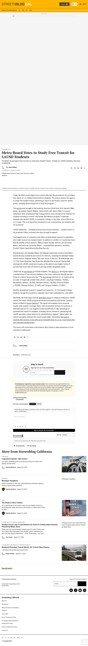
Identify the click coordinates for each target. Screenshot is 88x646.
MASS (18, 637)
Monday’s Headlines (10, 481)
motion (19, 208)
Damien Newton (11, 467)
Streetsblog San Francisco (11, 544)
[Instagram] (84, 590)
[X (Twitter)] (75, 590)
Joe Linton (12, 167)
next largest (47, 277)
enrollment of (29, 272)
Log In (63, 4)
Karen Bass (21, 522)
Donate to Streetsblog (9, 10)
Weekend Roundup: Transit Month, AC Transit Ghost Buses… (26, 547)
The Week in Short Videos (12, 503)
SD (23, 10)
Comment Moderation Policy (9, 627)
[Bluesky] (80, 590)
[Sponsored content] (44, 79)
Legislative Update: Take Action (14, 459)
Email (33, 372)
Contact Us (5, 630)
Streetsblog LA (6, 149)
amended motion (45, 298)
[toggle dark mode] (74, 4)
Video (3, 500)
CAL (3, 637)
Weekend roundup (25, 544)
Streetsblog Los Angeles (10, 522)
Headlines (4, 478)
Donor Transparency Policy (9, 617)
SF (26, 10)
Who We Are (5, 604)
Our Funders (5, 614)
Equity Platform (32, 303)
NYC (14, 637)
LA (19, 10)
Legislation (5, 456)
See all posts (7, 568)
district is (55, 272)
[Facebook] (71, 590)
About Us (4, 600)
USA (30, 10)
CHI (22, 637)
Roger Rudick (10, 553)
